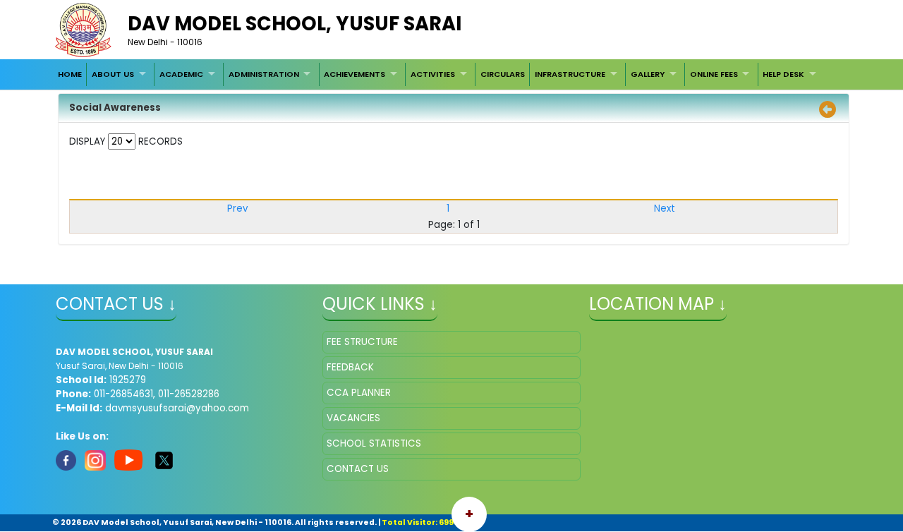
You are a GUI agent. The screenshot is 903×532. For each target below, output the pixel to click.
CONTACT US (358, 469)
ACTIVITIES (433, 74)
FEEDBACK (350, 367)
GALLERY (648, 74)
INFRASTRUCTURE (570, 74)
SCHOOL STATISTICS (374, 443)
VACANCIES (353, 418)
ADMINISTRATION (264, 74)
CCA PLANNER (359, 392)
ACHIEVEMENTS (354, 74)
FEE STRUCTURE (362, 342)
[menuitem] (70, 74)
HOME (70, 74)
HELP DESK (783, 74)
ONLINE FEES (714, 74)
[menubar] (438, 74)
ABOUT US (113, 74)
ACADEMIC (181, 74)
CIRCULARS (502, 74)
